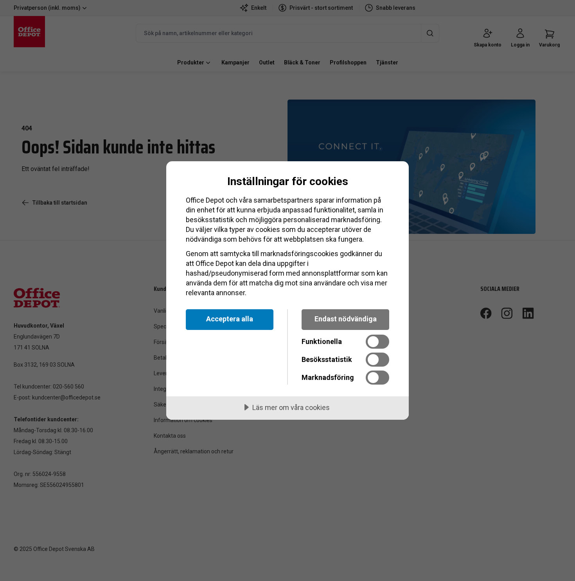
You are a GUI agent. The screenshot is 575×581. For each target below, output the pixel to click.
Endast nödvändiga (345, 319)
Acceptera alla (229, 319)
